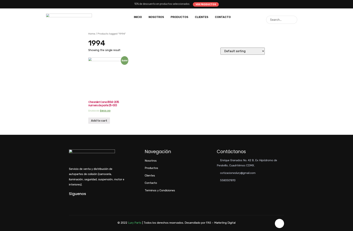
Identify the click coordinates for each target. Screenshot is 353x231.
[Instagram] (82, 200)
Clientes (201, 17)
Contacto (223, 17)
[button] (206, 4)
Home (91, 33)
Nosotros (156, 17)
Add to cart (99, 120)
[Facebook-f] (70, 200)
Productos (179, 17)
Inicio (138, 17)
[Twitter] (76, 200)
